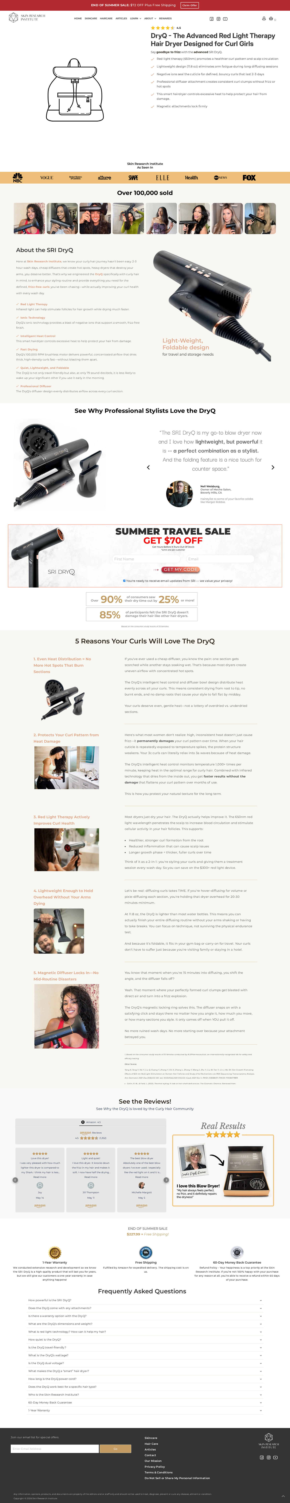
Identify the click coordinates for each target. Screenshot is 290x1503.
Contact (150, 1459)
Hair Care (151, 1447)
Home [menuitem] (78, 18)
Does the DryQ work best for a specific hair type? (62, 1391)
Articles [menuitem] (121, 18)
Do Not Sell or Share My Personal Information (177, 1482)
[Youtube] (225, 20)
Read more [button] (39, 1177)
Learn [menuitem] (134, 18)
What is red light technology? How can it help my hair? (67, 1336)
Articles (150, 1453)
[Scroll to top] (283, 1496)
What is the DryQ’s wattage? (48, 1359)
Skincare (151, 1442)
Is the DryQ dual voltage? (46, 1367)
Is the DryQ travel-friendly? (47, 1351)
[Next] (272, 467)
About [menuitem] (149, 18)
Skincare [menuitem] (91, 18)
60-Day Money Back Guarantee (50, 1406)
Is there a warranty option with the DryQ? (57, 1320)
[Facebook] (212, 20)
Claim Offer (189, 5)
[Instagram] (218, 20)
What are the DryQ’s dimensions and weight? (60, 1328)
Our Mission (153, 1465)
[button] (15, 1182)
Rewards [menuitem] (165, 18)
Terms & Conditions (159, 1476)
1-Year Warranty (39, 1414)
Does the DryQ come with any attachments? (59, 1312)
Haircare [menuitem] (106, 18)
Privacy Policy (155, 1470)
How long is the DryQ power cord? (52, 1383)
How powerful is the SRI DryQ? (49, 1304)
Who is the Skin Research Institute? (53, 1398)
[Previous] (148, 467)
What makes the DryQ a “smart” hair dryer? (58, 1375)
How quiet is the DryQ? (44, 1343)
